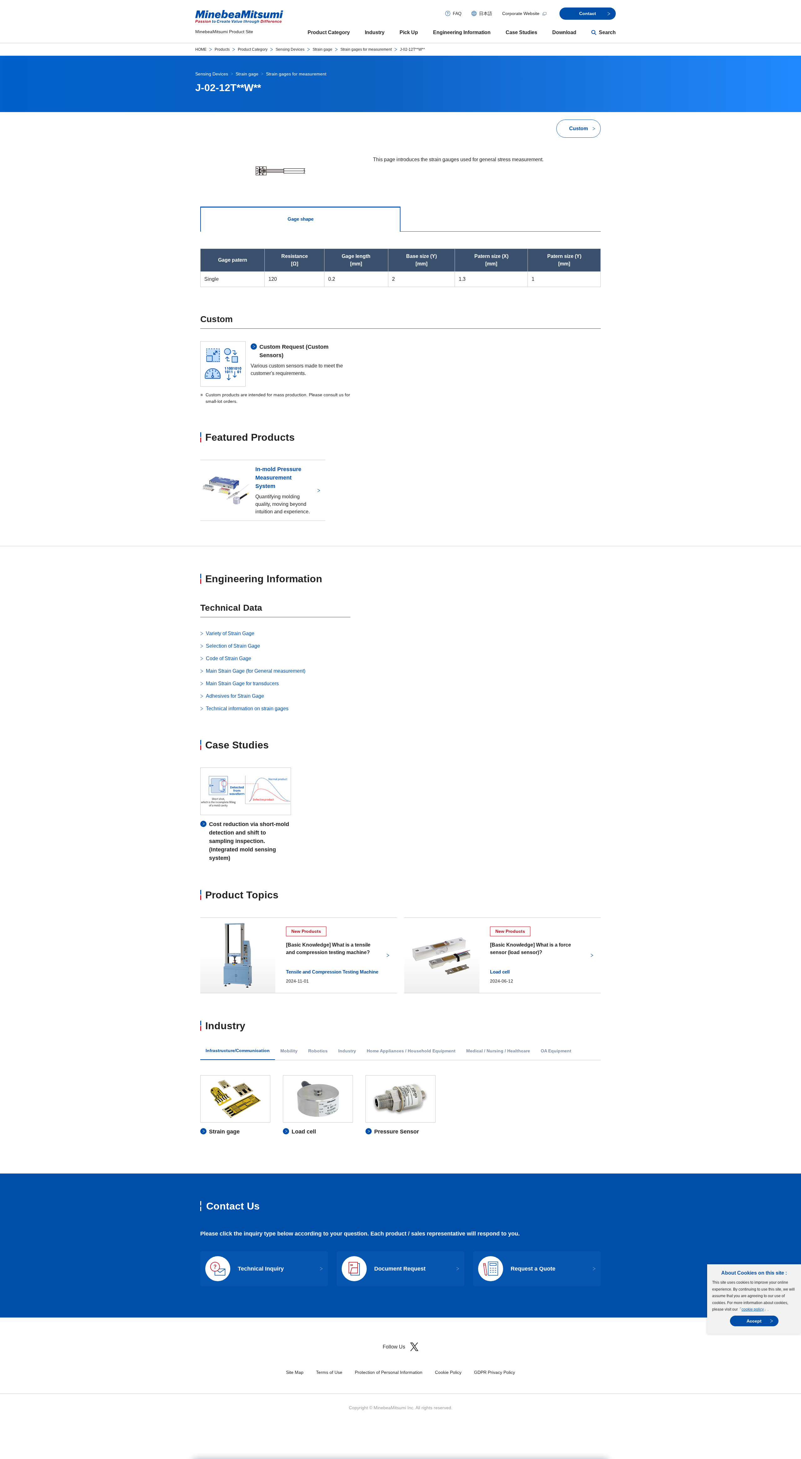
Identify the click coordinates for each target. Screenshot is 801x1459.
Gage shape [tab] (301, 219)
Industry (375, 32)
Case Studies (521, 32)
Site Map (295, 1372)
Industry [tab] (347, 1051)
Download (564, 32)
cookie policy (753, 1309)
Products (222, 49)
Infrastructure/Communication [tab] (238, 1050)
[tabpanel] (400, 1105)
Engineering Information (462, 32)
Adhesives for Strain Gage (235, 696)
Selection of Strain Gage (233, 646)
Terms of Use (329, 1372)
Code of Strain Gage (228, 658)
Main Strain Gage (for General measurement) (255, 671)
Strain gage (322, 49)
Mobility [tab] (289, 1051)
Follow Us (394, 1346)
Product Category (329, 32)
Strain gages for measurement (366, 49)
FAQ (457, 13)
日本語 (485, 13)
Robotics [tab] (318, 1051)
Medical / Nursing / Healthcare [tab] (498, 1051)
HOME (201, 49)
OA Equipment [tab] (556, 1051)
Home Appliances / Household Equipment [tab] (411, 1051)
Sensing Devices (290, 49)
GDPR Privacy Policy (494, 1372)
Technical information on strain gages (247, 708)
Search (607, 32)
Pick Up (409, 32)
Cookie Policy (448, 1372)
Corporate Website (520, 13)
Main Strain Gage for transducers (242, 683)
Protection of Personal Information (388, 1372)
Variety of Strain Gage (230, 633)
